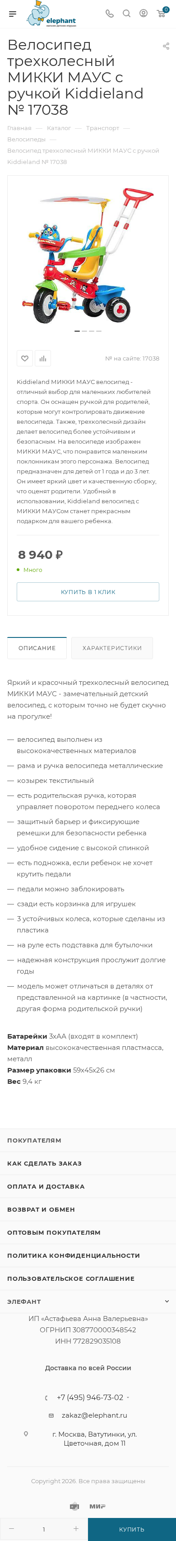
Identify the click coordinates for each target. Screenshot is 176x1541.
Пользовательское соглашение (71, 1278)
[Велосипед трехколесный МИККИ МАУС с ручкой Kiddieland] (88, 255)
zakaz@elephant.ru (94, 1415)
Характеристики (112, 648)
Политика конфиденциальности (73, 1255)
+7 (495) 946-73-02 (90, 1397)
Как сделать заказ (44, 1163)
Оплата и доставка (46, 1186)
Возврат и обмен (41, 1209)
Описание (37, 648)
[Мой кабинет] (143, 14)
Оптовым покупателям (54, 1232)
